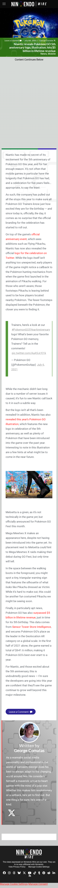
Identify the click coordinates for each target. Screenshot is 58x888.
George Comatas (46, 40)
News (43, 53)
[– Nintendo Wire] (29, 853)
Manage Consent (38, 884)
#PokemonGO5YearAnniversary (31, 329)
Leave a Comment (12, 40)
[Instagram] (9, 872)
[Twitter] (24, 872)
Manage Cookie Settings (38, 867)
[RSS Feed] (30, 875)
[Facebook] (4, 872)
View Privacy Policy (17, 867)
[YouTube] (29, 872)
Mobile (52, 53)
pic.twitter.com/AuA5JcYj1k (29, 353)
